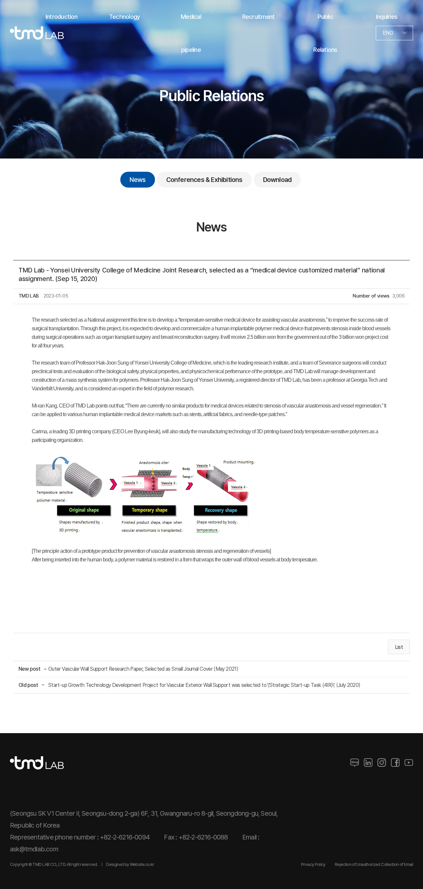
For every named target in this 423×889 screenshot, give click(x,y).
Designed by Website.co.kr (130, 864)
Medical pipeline (191, 33)
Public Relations (325, 33)
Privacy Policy (313, 864)
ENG (388, 33)
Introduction (61, 16)
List (399, 647)
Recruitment (258, 16)
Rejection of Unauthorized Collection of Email (374, 864)
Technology (124, 16)
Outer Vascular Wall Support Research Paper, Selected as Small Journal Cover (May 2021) (143, 669)
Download (277, 180)
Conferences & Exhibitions (204, 180)
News (138, 180)
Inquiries (386, 16)
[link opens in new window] (354, 762)
